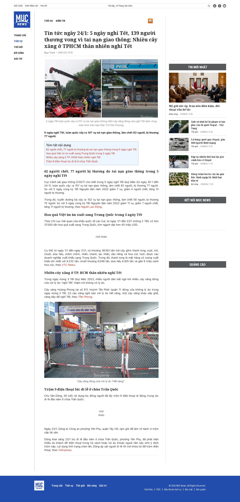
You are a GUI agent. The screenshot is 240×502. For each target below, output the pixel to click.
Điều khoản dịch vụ (172, 489)
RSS (158, 489)
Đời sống (19, 53)
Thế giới (18, 47)
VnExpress (64, 450)
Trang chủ (20, 35)
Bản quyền (201, 489)
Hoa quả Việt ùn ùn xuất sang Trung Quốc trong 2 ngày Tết (80, 153)
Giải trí (18, 58)
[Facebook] (219, 5)
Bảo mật (189, 489)
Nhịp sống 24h (31, 6)
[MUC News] (22, 19)
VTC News (68, 264)
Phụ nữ (43, 6)
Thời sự (18, 41)
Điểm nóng (173, 114)
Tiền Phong (85, 296)
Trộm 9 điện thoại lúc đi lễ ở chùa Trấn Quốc (72, 161)
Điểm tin (60, 20)
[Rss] (214, 5)
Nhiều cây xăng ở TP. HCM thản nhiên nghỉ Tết (73, 157)
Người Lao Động (91, 206)
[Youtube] (224, 5)
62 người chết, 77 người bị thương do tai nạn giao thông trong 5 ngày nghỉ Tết (91, 149)
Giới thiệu (18, 6)
